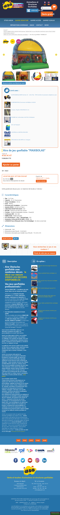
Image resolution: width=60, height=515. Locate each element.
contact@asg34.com (40, 490)
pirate (31, 440)
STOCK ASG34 (8, 20)
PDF (16, 238)
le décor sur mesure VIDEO (15, 274)
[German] (45, 4)
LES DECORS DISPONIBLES (16, 278)
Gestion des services (55, 512)
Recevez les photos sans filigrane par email (14, 83)
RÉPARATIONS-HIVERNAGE (19, 25)
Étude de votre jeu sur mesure (44, 253)
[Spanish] (49, 4)
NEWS (47, 25)
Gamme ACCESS (36, 20)
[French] (45, 2)
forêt (18, 440)
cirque (37, 440)
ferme (24, 440)
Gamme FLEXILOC (49, 20)
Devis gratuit (47, 14)
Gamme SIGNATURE (21, 20)
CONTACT (39, 25)
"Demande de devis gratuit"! (18, 431)
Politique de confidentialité (30, 504)
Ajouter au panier (11, 164)
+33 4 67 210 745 (35, 10)
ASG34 (32, 25)
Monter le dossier (41, 181)
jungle (44, 440)
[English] (49, 2)
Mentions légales (40, 502)
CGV (12, 179)
